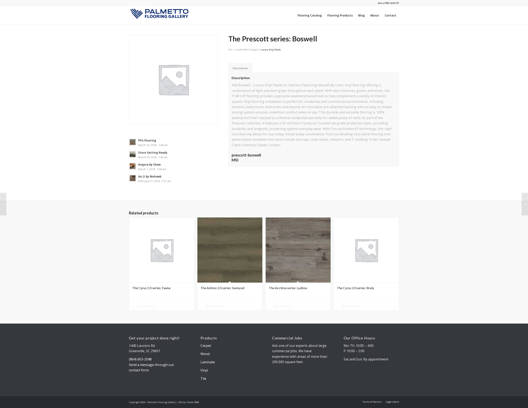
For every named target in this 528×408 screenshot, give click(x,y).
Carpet (205, 345)
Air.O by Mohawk (149, 176)
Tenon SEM (192, 402)
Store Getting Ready (152, 152)
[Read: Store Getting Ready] (132, 154)
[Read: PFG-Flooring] (132, 142)
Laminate (207, 362)
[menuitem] (387, 3)
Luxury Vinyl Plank (270, 49)
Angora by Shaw (149, 164)
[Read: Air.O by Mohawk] (132, 178)
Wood (205, 354)
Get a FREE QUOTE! (388, 3)
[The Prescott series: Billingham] (3, 204)
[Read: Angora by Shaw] (132, 166)
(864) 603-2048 (139, 3)
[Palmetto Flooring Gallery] (160, 15)
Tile (203, 378)
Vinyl (204, 370)
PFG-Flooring (147, 140)
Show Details (147, 306)
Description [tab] (240, 68)
